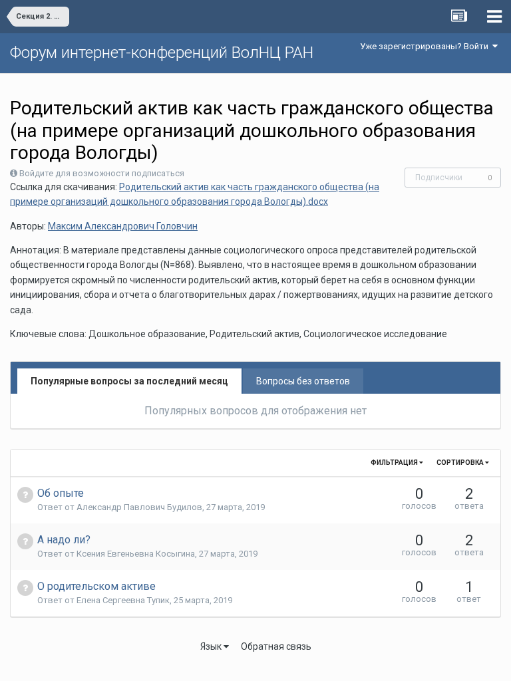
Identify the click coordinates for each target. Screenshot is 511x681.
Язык (212, 646)
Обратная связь (276, 646)
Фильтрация (395, 462)
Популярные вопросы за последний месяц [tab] (129, 381)
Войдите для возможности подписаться (101, 173)
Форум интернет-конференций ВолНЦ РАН (161, 52)
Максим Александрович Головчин (123, 226)
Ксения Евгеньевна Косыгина (136, 554)
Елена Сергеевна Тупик (123, 600)
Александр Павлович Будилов (139, 507)
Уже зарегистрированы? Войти (426, 46)
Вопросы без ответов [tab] (303, 381)
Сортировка (460, 462)
